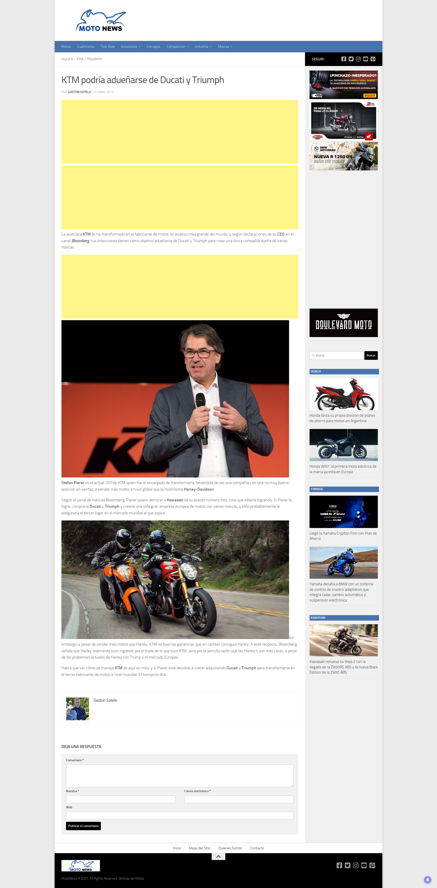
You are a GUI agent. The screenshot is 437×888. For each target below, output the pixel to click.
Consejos (153, 46)
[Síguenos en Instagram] (358, 59)
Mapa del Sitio (199, 848)
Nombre (72, 791)
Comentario (75, 760)
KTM (80, 59)
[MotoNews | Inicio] (99, 20)
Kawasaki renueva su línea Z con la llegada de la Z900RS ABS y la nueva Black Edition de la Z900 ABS (344, 667)
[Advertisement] (179, 132)
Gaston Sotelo (79, 92)
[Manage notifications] (427, 879)
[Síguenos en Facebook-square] (343, 59)
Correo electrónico (197, 791)
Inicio (177, 848)
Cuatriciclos (85, 46)
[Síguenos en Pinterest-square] (373, 59)
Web (69, 807)
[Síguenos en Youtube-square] (365, 59)
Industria (201, 46)
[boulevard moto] (344, 336)
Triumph (94, 59)
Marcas (223, 46)
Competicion (176, 46)
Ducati (67, 59)
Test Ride (108, 46)
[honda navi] (344, 139)
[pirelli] (344, 98)
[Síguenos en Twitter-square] (351, 59)
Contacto (257, 848)
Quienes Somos (230, 848)
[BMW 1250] (344, 169)
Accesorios (129, 46)
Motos (66, 46)
